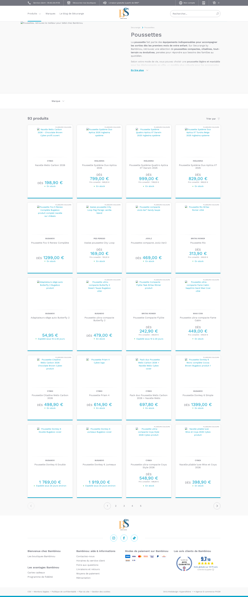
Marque (56, 101)
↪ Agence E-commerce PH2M (207, 592)
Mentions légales (41, 592)
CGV (29, 592)
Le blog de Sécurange (72, 13)
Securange (124, 13)
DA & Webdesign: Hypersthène (177, 592)
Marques (50, 13)
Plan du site (84, 592)
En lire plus (137, 70)
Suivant (217, 505)
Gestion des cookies (101, 592)
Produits (32, 13)
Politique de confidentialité (64, 592)
